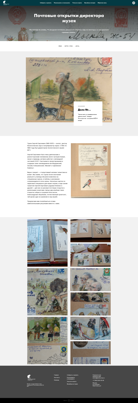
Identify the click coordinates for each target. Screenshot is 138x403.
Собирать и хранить (45, 2)
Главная (60, 46)
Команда (56, 380)
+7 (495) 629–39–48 (98, 380)
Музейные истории (89, 2)
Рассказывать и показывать (62, 2)
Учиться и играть (77, 2)
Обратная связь (102, 2)
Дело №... (78, 46)
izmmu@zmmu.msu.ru (99, 378)
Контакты (57, 377)
